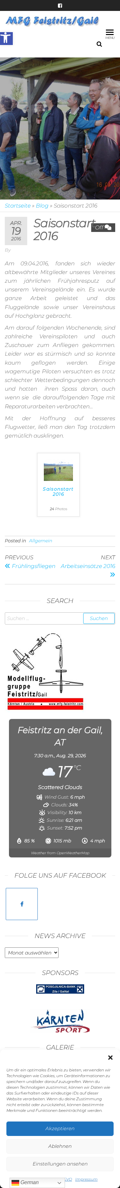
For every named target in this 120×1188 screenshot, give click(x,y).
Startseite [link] (18, 205)
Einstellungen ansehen (60, 1164)
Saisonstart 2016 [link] (58, 492)
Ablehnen (60, 1146)
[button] (110, 1057)
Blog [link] (42, 205)
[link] (6, 38)
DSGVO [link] (65, 1179)
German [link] (29, 1182)
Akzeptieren (60, 1128)
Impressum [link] (86, 1179)
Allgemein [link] (40, 541)
